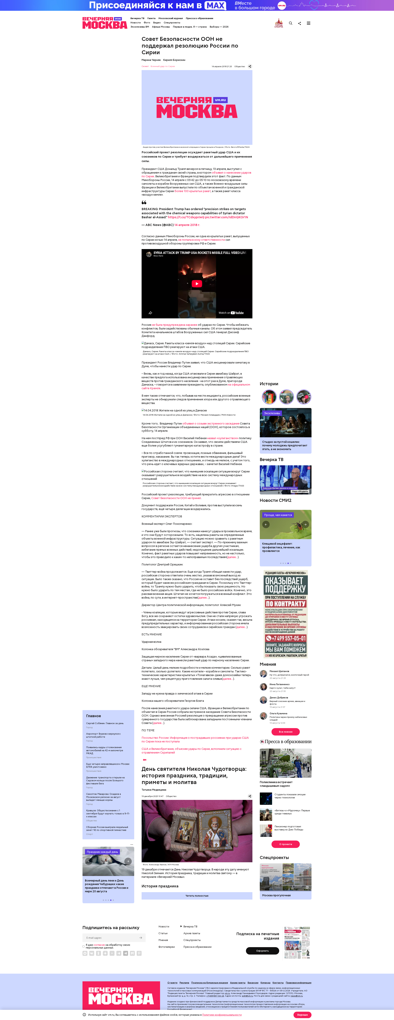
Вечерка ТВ (137, 18)
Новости (136, 22)
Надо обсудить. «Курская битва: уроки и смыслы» (286, 479)
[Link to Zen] (105, 953)
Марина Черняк (151, 60)
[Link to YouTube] (112, 953)
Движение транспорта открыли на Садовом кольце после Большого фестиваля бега (105, 780)
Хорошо (302, 1014)
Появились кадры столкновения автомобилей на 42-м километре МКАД (104, 750)
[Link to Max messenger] (84, 953)
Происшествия (93, 757)
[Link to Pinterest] (139, 953)
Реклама (184, 983)
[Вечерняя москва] (121, 996)
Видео (157, 22)
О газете (172, 983)
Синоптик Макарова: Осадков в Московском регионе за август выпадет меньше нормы (103, 797)
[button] (88, 861)
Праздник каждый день (102, 852)
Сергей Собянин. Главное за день (105, 723)
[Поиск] (291, 23)
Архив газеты (191, 933)
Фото (147, 22)
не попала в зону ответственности (201, 240)
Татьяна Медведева (154, 789)
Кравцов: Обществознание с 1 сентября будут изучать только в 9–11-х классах (108, 813)
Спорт (89, 834)
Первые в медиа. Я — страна (190, 26)
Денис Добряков (279, 697)
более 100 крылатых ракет (193, 191)
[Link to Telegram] (118, 953)
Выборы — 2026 (219, 26)
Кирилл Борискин (174, 60)
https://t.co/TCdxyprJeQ (186, 217)
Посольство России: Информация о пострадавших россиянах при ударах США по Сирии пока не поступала (195, 739)
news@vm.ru (297, 996)
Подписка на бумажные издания (209, 983)
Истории (269, 384)
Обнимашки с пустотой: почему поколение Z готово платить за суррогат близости (283, 445)
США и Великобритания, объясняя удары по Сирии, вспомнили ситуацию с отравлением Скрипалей (191, 750)
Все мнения (285, 731)
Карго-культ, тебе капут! (283, 688)
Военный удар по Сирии (163, 66)
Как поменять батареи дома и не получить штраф (286, 524)
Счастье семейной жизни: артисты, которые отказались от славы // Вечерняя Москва (304, 397)
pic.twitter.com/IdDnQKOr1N (226, 217)
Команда (265, 983)
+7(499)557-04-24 (215, 996)
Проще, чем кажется (278, 515)
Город (89, 727)
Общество (91, 820)
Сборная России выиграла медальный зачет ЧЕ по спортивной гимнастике (107, 829)
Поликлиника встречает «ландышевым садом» (276, 783)
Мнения (268, 664)
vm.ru (227, 993)
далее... (232, 557)
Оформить (262, 950)
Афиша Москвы (161, 26)
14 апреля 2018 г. (187, 225)
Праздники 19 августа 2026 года (108, 861)
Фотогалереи (167, 947)
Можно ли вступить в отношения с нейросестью (286, 422)
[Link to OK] (98, 953)
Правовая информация (298, 983)
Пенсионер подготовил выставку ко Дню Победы (289, 828)
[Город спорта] (279, 23)
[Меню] (309, 23)
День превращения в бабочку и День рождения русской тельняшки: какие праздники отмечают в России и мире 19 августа (106, 888)
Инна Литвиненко (279, 684)
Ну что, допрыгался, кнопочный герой (289, 674)
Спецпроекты (172, 22)
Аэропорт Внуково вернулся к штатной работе (103, 735)
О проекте (285, 844)
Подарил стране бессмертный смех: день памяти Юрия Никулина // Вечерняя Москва (286, 397)
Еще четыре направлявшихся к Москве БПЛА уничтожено (107, 765)
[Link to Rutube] (132, 953)
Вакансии (253, 983)
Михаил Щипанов (279, 671)
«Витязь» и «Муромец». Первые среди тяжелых (292, 812)
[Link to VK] (91, 953)
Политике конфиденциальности (222, 1014)
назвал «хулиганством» (222, 438)
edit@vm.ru (247, 996)
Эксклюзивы (272, 413)
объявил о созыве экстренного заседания (211, 423)
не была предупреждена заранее (174, 325)
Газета (151, 18)
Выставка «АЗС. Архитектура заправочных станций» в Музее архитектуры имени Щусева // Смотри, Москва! (269, 397)
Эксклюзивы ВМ (140, 26)
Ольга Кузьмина (279, 713)
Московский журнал (171, 18)
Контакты (278, 983)
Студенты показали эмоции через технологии (290, 796)
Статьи (163, 933)
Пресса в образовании (199, 18)
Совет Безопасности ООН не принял (176, 498)
